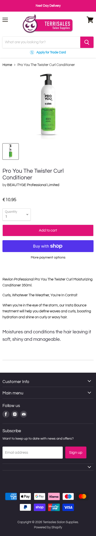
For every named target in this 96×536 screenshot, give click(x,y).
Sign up (75, 452)
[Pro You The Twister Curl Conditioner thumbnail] (10, 151)
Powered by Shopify (48, 527)
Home (7, 65)
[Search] (87, 42)
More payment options (48, 257)
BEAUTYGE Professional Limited (33, 185)
